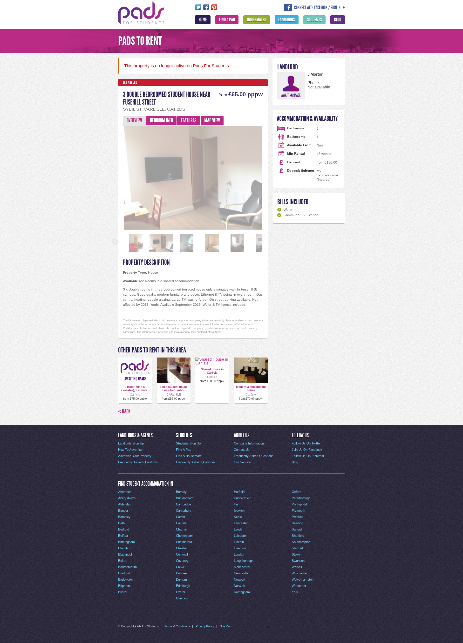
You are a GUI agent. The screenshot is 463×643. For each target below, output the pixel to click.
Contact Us (242, 449)
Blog (337, 20)
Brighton (124, 586)
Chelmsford (184, 542)
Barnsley (124, 517)
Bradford (124, 573)
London (239, 554)
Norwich (239, 586)
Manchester (242, 567)
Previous (115, 176)
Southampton (301, 542)
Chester (181, 548)
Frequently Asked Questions (138, 462)
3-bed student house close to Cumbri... (174, 388)
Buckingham (184, 498)
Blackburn (125, 548)
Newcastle (241, 573)
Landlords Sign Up (131, 443)
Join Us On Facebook (307, 449)
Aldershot (124, 504)
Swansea (298, 561)
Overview (134, 120)
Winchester (299, 573)
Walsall (297, 567)
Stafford (297, 548)
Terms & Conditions (177, 626)
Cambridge (183, 504)
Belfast (123, 535)
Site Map (226, 626)
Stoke (296, 554)
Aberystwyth (127, 498)
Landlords (286, 20)
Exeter (180, 592)
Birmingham (126, 542)
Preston (297, 517)
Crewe (180, 567)
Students (314, 20)
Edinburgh (183, 586)
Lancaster (241, 523)
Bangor (123, 510)
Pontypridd (299, 504)
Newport (239, 579)
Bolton (122, 561)
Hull (236, 504)
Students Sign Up (188, 443)
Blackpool (125, 554)
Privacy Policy (205, 626)
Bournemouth (127, 567)
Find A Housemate (189, 456)
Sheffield (298, 535)
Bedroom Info (161, 120)
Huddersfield (242, 498)
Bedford (123, 529)
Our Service (242, 462)
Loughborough (243, 561)
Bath (121, 523)
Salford (297, 529)
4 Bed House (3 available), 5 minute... (135, 388)
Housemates (256, 20)
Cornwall (182, 554)
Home (203, 20)
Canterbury (183, 510)
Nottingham (242, 592)
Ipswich (239, 510)
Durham (181, 579)
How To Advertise (130, 449)
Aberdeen (124, 492)
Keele (238, 517)
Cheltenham (184, 535)
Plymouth (298, 510)
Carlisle (181, 523)
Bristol (122, 592)
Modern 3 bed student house (251, 388)
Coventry (182, 561)
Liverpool (240, 548)
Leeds (238, 529)
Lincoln (239, 542)
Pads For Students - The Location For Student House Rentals (141, 12)
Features (188, 120)
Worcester (299, 586)
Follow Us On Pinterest (308, 456)
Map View (212, 120)
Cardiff (180, 517)
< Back (124, 411)
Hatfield (239, 492)
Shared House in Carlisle (212, 371)
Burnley (181, 492)
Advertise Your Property (134, 456)
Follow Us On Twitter (306, 443)
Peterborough (301, 498)
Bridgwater (125, 579)
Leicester (240, 535)
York (295, 592)
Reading (297, 523)
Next (270, 176)
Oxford (296, 492)
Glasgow (182, 598)
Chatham (182, 529)
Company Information (249, 443)
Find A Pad (227, 20)
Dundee (181, 573)
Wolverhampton (302, 579)
